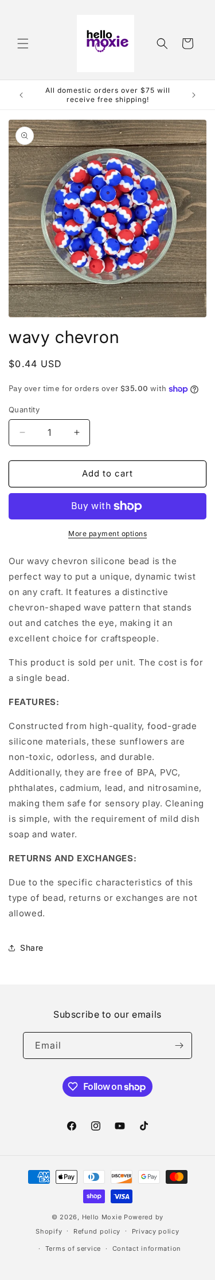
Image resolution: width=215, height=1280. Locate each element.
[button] (23, 43)
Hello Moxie (103, 1217)
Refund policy (96, 1231)
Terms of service (73, 1248)
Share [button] (32, 947)
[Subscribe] (178, 1045)
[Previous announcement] (21, 95)
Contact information (146, 1248)
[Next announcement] (193, 95)
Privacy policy (155, 1231)
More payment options (107, 533)
